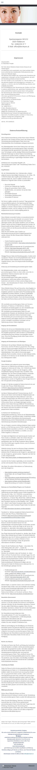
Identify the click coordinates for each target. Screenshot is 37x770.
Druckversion (7, 765)
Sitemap (14, 765)
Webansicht (31, 765)
